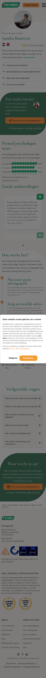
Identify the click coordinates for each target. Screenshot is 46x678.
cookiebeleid (24, 348)
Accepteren (28, 358)
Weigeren (13, 358)
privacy (12, 348)
